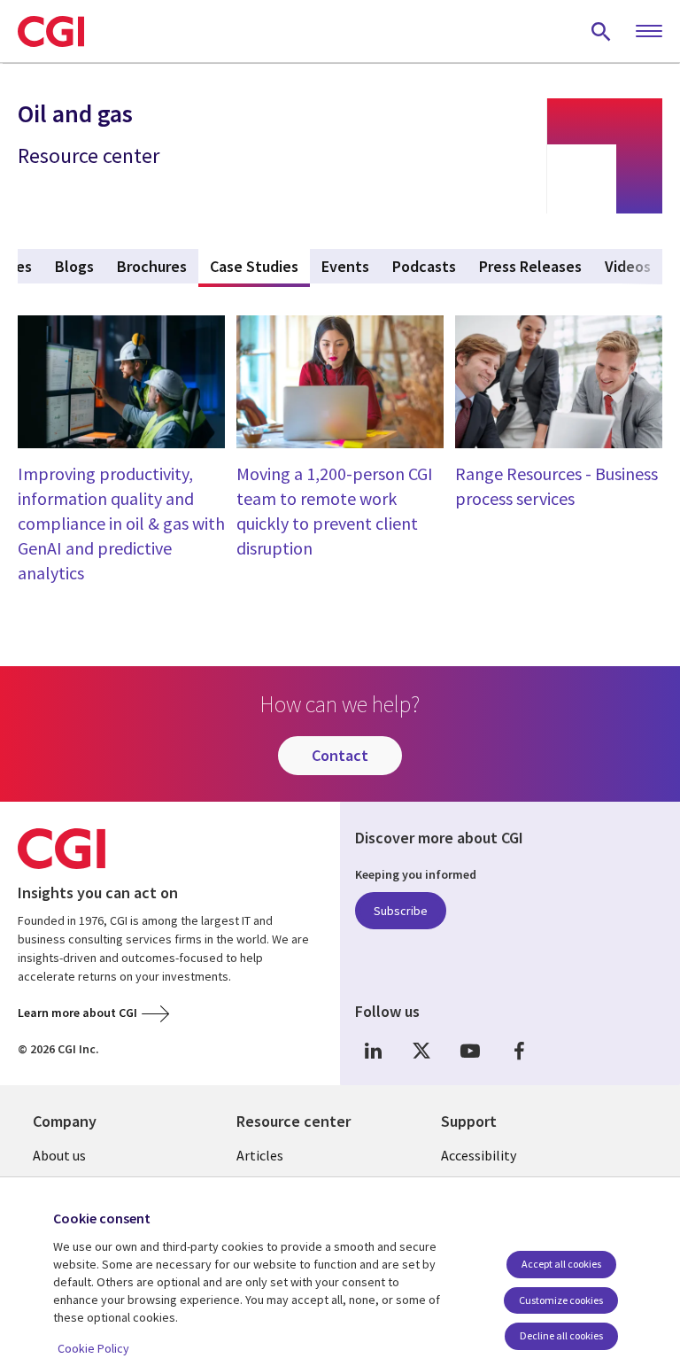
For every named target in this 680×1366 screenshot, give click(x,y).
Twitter (421, 1050)
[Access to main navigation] (649, 32)
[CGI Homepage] (51, 31)
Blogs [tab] (74, 266)
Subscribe (401, 911)
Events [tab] (345, 266)
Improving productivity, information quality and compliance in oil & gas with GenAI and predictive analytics (121, 523)
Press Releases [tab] (530, 266)
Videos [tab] (628, 266)
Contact (340, 755)
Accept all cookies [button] (561, 1263)
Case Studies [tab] (260, 266)
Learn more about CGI (77, 1013)
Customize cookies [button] (561, 1300)
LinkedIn (372, 1050)
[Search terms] (601, 31)
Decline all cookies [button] (561, 1335)
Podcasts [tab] (424, 266)
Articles (259, 1155)
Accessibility (478, 1155)
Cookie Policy (93, 1348)
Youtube (470, 1050)
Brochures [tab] (152, 266)
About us (59, 1155)
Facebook (519, 1050)
